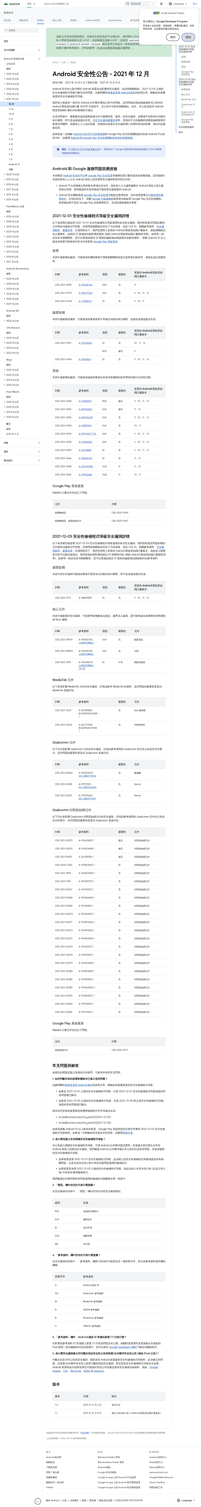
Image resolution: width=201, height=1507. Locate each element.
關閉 (172, 37)
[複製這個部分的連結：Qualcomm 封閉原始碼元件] (94, 810)
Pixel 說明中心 (156, 1462)
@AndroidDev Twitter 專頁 (111, 1462)
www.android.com (158, 1472)
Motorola (75, 1371)
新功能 (7, 20)
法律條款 (74, 1500)
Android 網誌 (104, 1467)
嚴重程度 (67, 230)
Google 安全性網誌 (107, 1472)
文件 (29, 3)
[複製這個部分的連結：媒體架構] (68, 313)
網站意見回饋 (105, 1500)
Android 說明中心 (158, 1457)
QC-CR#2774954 (87, 776)
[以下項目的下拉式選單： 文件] (36, 4)
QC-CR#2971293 (87, 798)
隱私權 (92, 1500)
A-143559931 (85, 425)
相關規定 (50, 1462)
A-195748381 (85, 450)
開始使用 (23, 20)
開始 (188, 37)
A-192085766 (85, 284)
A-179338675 (85, 301)
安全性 (40, 20)
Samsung (99, 1371)
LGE (65, 1371)
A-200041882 (86, 466)
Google (154, 1367)
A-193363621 (85, 359)
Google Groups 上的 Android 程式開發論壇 (119, 1482)
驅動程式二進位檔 (55, 1482)
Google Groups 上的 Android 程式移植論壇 (119, 1487)
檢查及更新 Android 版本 (121, 92)
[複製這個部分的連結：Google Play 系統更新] (87, 486)
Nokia (87, 1371)
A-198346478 (85, 458)
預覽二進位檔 (52, 1472)
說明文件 (9, 12)
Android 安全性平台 (74, 175)
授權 (84, 1500)
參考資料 (134, 20)
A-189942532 (85, 409)
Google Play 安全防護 (100, 175)
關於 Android (52, 1500)
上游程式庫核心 (86, 642)
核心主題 (57, 20)
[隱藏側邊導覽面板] (38, 1501)
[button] (18, 49)
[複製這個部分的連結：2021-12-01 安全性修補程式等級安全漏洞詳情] (132, 216)
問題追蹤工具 (156, 1487)
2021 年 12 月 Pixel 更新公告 (85, 149)
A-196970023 (85, 293)
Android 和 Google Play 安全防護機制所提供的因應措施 (102, 138)
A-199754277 (85, 433)
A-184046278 (86, 417)
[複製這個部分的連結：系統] (62, 371)
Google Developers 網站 (123, 1347)
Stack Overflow (157, 1482)
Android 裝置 (93, 20)
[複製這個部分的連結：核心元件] (68, 609)
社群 (64, 1500)
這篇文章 (128, 1132)
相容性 (73, 20)
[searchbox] (21, 30)
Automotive (115, 20)
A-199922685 (85, 474)
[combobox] (140, 4)
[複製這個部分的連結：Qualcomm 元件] (79, 743)
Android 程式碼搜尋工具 (56, 3)
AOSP (55, 62)
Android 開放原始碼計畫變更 (113, 47)
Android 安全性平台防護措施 (89, 134)
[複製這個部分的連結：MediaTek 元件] (77, 680)
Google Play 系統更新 (105, 241)
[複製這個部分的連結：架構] (62, 251)
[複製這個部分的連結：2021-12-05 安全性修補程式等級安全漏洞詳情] (133, 537)
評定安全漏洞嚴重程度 (105, 120)
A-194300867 (85, 442)
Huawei (56, 1371)
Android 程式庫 (53, 1457)
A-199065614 (85, 343)
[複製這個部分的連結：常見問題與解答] (82, 1066)
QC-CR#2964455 (87, 787)
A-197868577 (85, 401)
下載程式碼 (51, 1467)
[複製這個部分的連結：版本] (63, 1384)
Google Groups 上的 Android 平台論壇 (117, 1477)
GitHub (49, 1487)
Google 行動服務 (101, 198)
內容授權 (85, 1432)
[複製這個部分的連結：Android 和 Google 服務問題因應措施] (120, 169)
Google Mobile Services (161, 1477)
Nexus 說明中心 (157, 1467)
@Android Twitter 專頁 (109, 1457)
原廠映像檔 (51, 1477)
